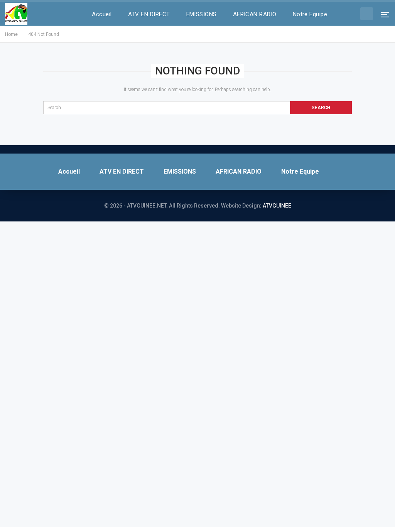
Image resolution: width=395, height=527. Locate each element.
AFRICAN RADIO (255, 14)
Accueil (101, 14)
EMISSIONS (201, 14)
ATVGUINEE (277, 206)
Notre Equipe (310, 14)
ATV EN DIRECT (149, 14)
